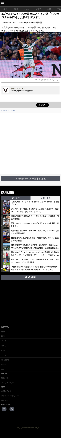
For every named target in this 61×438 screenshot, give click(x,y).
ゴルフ (38, 9)
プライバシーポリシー (10, 396)
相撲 (49, 9)
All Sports (5, 360)
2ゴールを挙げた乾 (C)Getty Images (47, 80)
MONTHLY (45, 198)
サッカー (27, 9)
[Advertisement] (30, 143)
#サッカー (5, 110)
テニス (4, 355)
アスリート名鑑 (7, 383)
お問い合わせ (6, 391)
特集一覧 (4, 378)
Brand (3, 369)
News (3, 365)
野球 (16, 9)
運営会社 (4, 400)
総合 (5, 9)
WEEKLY (16, 198)
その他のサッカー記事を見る (30, 178)
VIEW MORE (30, 277)
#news (13, 110)
